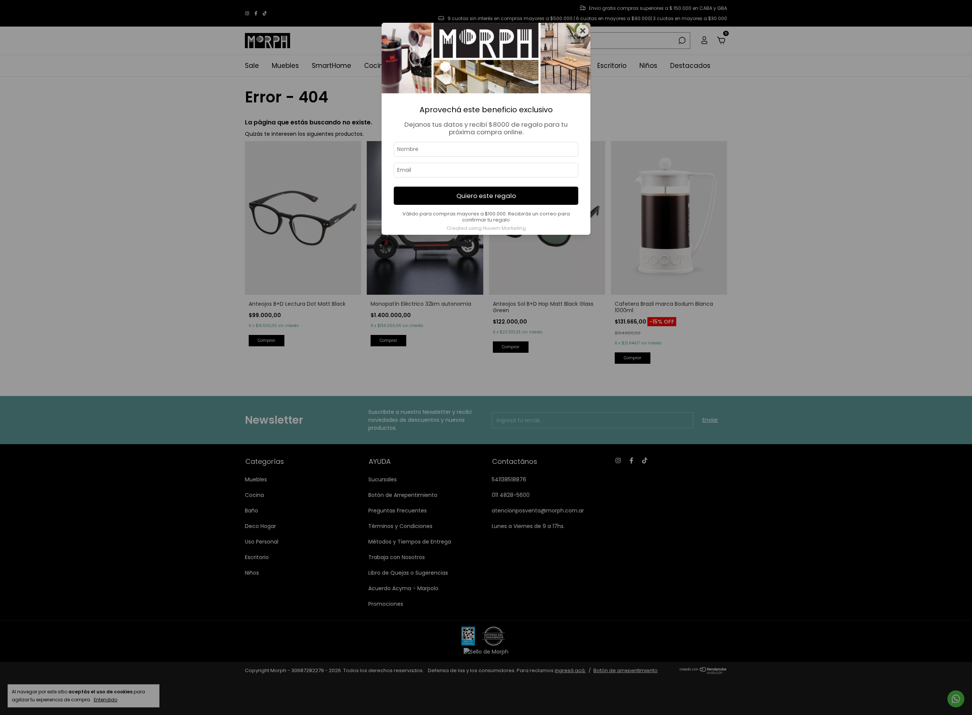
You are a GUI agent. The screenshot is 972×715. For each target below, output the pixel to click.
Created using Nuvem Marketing (486, 228)
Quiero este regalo (486, 195)
